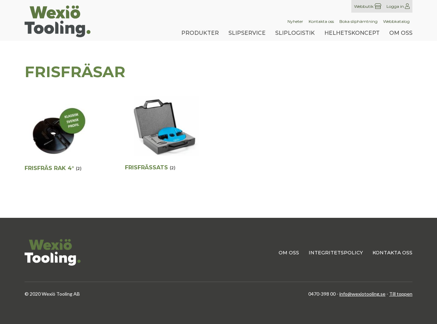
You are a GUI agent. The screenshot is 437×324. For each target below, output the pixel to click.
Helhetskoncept (352, 33)
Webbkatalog (396, 21)
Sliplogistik (295, 33)
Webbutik (364, 6)
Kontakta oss (321, 21)
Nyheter (295, 21)
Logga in (395, 6)
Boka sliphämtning (358, 21)
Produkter (200, 33)
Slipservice (247, 33)
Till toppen (400, 294)
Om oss (400, 33)
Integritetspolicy (336, 253)
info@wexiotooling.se (362, 294)
